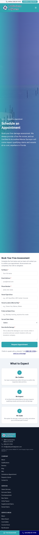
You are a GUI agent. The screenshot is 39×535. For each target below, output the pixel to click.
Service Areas (6, 512)
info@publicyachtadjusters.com (13, 446)
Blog (2, 468)
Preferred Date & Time (8, 311)
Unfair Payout (5, 501)
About (3, 459)
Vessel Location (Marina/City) (10, 303)
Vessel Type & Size (7, 294)
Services (4, 486)
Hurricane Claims (6, 492)
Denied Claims (5, 507)
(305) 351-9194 (30, 351)
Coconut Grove (5, 525)
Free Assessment (6, 495)
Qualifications (5, 462)
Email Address (6, 278)
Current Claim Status (7, 319)
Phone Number (6, 286)
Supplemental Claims (7, 504)
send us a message (19, 353)
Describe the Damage (8, 327)
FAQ (2, 471)
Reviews (3, 465)
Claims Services (6, 489)
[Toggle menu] (36, 8)
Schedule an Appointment (29, 1)
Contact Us (4, 480)
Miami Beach (5, 519)
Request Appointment (19, 344)
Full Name (4, 270)
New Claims (4, 498)
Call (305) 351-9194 (30, 532)
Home (3, 119)
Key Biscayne (5, 528)
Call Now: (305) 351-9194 (14, 1)
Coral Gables (5, 522)
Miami (3, 516)
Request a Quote (6, 477)
